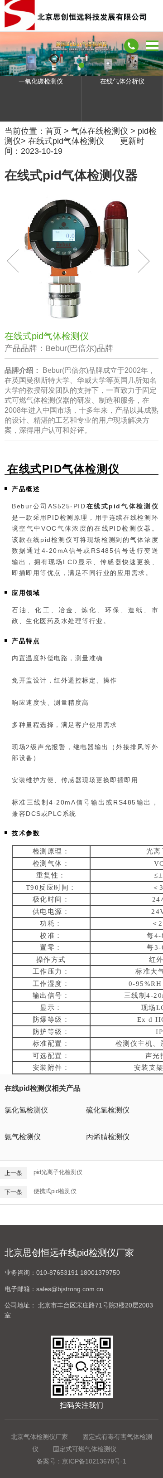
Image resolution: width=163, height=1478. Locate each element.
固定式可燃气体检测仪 (84, 1449)
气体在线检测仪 (99, 131)
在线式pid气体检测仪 (66, 141)
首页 (53, 131)
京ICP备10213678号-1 (94, 1461)
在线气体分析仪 (122, 81)
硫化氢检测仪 (107, 1110)
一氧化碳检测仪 (41, 81)
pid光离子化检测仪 (58, 1172)
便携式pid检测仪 (55, 1191)
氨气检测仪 (23, 1137)
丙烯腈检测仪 (107, 1137)
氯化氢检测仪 (26, 1110)
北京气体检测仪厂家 (39, 1436)
